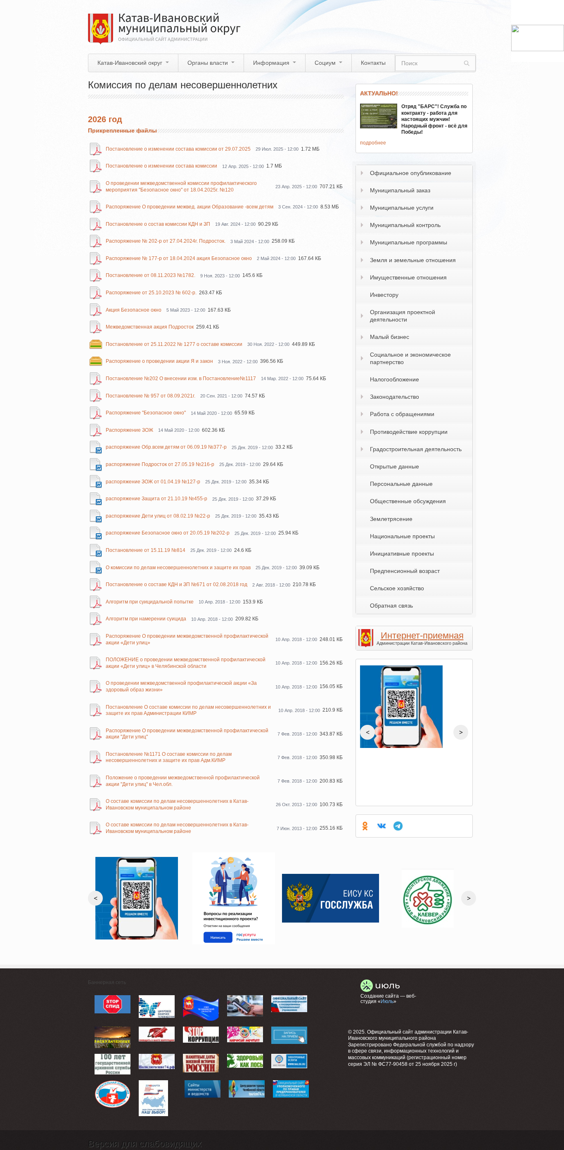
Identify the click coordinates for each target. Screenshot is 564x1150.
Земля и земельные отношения (413, 260)
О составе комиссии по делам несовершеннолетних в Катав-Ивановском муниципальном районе (177, 804)
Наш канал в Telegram (398, 826)
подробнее (373, 143)
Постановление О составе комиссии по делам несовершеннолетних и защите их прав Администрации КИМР (188, 710)
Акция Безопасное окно (133, 310)
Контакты (373, 62)
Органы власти (207, 62)
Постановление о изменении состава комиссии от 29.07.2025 (178, 149)
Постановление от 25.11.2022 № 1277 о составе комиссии (174, 344)
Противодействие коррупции (409, 431)
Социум (325, 62)
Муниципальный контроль (405, 225)
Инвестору (384, 294)
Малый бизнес (389, 337)
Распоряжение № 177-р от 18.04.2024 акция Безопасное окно (179, 258)
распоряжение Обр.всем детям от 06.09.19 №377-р (166, 447)
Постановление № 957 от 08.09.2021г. (150, 396)
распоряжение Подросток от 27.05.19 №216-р (160, 464)
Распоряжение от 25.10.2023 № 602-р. (151, 293)
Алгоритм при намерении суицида (146, 619)
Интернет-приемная (422, 635)
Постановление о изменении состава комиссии (161, 166)
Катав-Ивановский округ (129, 62)
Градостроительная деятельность (416, 449)
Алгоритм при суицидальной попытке (150, 602)
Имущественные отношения (408, 277)
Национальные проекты (402, 536)
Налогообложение (394, 379)
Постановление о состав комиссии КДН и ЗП (158, 224)
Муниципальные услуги (402, 207)
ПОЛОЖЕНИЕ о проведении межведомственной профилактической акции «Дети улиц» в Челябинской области (185, 663)
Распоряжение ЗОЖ (129, 430)
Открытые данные (394, 466)
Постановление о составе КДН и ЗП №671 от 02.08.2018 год (176, 584)
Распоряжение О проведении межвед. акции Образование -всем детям (189, 207)
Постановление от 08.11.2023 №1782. (150, 275)
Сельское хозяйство (397, 588)
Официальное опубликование (410, 173)
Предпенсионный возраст (405, 571)
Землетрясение (391, 519)
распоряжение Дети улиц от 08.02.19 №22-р (158, 516)
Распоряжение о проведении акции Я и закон (159, 361)
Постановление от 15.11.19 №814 (145, 550)
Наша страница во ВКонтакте (381, 826)
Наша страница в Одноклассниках (365, 826)
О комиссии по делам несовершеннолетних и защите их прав (178, 567)
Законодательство (394, 396)
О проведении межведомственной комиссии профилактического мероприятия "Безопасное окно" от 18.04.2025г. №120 (181, 186)
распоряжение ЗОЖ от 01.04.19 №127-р (153, 482)
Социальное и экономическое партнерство (410, 358)
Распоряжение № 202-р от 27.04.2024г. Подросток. (165, 241)
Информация (271, 62)
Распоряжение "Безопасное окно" (146, 413)
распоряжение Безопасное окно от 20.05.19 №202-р (168, 533)
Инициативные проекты (402, 553)
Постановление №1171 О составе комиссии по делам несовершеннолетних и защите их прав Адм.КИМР (169, 757)
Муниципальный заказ (400, 190)
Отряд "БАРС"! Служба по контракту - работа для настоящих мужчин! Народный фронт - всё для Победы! (434, 119)
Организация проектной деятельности (402, 316)
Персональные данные (401, 483)
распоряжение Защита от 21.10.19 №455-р (156, 499)
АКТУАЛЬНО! (379, 93)
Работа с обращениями (402, 414)
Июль (387, 1001)
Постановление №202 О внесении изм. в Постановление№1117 (181, 378)
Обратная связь (391, 605)
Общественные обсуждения (408, 501)
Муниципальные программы (408, 242)
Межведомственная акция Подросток (150, 327)
